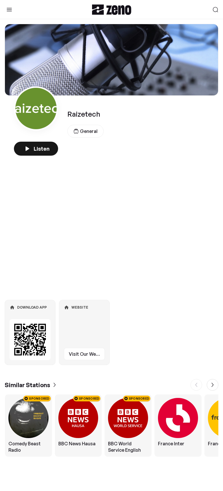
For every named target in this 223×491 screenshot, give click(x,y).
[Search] (215, 9)
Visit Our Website (87, 354)
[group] (111, 425)
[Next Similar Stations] (212, 385)
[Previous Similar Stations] (196, 385)
